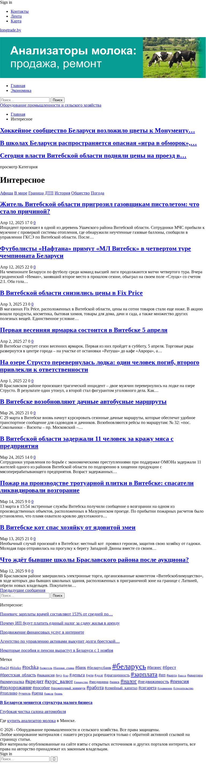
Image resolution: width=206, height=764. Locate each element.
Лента (16, 16)
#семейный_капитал (121, 688)
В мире (20, 193)
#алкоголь (46, 667)
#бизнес (154, 667)
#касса (182, 675)
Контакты (20, 11)
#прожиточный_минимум (68, 688)
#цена (37, 693)
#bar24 (4, 668)
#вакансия (46, 675)
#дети (89, 675)
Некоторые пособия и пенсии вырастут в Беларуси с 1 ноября (56, 650)
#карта (172, 675)
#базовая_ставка (63, 667)
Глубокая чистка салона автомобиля (33, 711)
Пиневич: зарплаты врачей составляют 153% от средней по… (56, 614)
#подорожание (16, 687)
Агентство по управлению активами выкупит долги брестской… (60, 641)
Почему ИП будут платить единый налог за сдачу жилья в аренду (60, 623)
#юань (58, 693)
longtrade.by (10, 30)
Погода (97, 193)
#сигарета (147, 687)
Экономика (21, 90)
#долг (99, 675)
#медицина (98, 681)
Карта (16, 21)
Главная (18, 85)
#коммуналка (12, 681)
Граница (36, 193)
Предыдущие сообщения (22, 590)
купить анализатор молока (31, 720)
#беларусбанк (99, 667)
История (62, 193)
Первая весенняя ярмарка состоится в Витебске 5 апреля (83, 329)
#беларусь (129, 666)
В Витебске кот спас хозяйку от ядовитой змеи (68, 527)
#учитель (24, 693)
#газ (65, 675)
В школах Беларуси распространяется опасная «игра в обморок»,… (98, 142)
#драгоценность (117, 675)
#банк (80, 667)
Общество (80, 193)
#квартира (195, 675)
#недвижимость (153, 681)
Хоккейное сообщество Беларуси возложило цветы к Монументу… (97, 130)
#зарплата (144, 674)
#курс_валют (59, 681)
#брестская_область (18, 674)
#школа (48, 693)
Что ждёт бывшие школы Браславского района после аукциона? (94, 559)
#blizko (15, 668)
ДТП (49, 193)
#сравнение (165, 688)
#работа (95, 687)
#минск (114, 682)
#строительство (183, 688)
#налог (129, 681)
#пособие (41, 687)
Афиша (6, 193)
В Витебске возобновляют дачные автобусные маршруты (83, 401)
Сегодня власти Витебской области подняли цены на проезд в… (93, 155)
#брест (169, 667)
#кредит (34, 681)
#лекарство (81, 682)
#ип (162, 675)
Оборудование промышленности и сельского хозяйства (50, 105)
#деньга (77, 674)
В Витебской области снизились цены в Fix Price (71, 292)
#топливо (8, 693)
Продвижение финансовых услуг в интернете (42, 632)
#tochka (30, 667)
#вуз (59, 675)
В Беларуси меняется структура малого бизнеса (46, 702)
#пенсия (179, 681)
